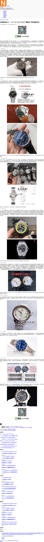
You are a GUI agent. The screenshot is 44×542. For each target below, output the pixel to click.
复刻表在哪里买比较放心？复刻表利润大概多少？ (7, 444)
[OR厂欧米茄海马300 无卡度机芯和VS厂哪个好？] (9, 451)
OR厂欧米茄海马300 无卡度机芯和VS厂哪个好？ (9, 453)
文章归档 (3, 538)
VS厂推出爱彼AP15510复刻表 (6, 479)
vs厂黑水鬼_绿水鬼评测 (18, 533)
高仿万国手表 (26, 534)
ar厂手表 (22, 533)
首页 (0, 19)
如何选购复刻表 (11, 534)
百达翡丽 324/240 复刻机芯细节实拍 (7, 493)
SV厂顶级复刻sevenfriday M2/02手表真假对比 (9, 430)
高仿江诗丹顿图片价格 (30, 534)
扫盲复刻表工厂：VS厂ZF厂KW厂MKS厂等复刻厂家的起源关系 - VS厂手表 (17, 427)
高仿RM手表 (31, 533)
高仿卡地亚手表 (35, 533)
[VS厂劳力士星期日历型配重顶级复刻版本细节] (9, 486)
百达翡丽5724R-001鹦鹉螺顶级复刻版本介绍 (8, 467)
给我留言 (4, 17)
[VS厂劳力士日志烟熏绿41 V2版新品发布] (8, 456)
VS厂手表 (7, 6)
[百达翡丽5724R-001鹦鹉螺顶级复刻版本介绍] (9, 465)
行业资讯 (3, 19)
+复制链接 (30, 427)
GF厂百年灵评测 (39, 533)
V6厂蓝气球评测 (10, 533)
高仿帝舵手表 (6, 533)
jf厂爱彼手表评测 (28, 533)
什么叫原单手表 (14, 533)
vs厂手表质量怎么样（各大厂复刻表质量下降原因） (8, 437)
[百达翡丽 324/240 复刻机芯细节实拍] (7, 491)
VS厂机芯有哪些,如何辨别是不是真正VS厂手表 (7, 447)
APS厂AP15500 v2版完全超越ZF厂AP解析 (8, 429)
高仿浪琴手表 (14, 534)
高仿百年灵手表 (18, 534)
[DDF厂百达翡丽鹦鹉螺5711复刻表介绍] (8, 482)
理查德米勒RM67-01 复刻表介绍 (7, 462)
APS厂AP (42, 533)
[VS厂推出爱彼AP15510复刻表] (6, 477)
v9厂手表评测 (7, 534)
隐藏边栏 (1, 541)
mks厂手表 (25, 533)
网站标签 (3, 537)
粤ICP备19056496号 (16, 540)
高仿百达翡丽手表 (22, 534)
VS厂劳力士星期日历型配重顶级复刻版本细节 (9, 488)
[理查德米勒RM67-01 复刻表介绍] (7, 460)
